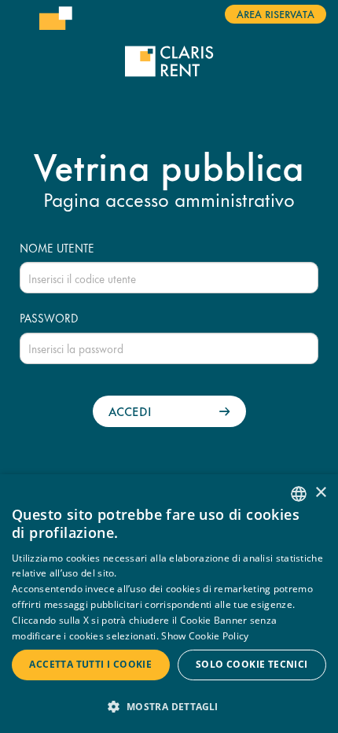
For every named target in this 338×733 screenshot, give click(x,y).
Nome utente (57, 248)
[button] (169, 706)
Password (49, 318)
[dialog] (169, 603)
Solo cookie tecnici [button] (252, 664)
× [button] (320, 493)
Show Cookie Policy (204, 636)
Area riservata (275, 13)
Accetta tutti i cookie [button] (90, 664)
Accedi (130, 411)
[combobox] (299, 494)
